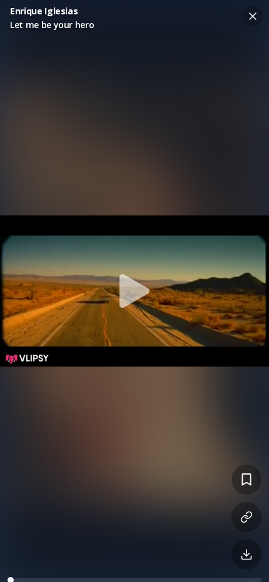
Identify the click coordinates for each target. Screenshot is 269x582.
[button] (134, 291)
